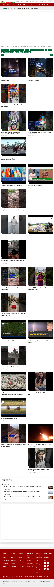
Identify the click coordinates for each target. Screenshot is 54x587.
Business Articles (39, 557)
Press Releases (5, 563)
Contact (46, 1)
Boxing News (13, 566)
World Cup (13, 563)
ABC (17, 49)
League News (13, 560)
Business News (38, 555)
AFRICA (34, 4)
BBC (2, 49)
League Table (13, 561)
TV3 (43, 49)
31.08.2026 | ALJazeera (32, 344)
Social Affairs (5, 561)
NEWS (4, 4)
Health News (5, 566)
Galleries (36, 8)
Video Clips (46, 560)
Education (4, 558)
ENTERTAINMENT (46, 4)
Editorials (29, 561)
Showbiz (45, 555)
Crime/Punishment (6, 560)
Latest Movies (46, 557)
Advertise (37, 1)
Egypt (20, 558)
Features (28, 558)
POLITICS (19, 4)
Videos (27, 1)
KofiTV (2, 52)
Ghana (41, 1)
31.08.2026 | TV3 (30, 237)
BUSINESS (14, 4)
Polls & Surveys (30, 566)
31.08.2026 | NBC (4, 263)
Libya (20, 560)
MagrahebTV (7, 52)
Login (50, 1)
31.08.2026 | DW (3, 447)
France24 (27, 49)
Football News (13, 558)
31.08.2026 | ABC (4, 342)
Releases (19, 8)
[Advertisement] (26, 577)
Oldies (14, 8)
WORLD (39, 4)
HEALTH (30, 4)
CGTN (11, 49)
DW (8, 49)
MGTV (12, 52)
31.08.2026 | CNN (4, 211)
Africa (20, 555)
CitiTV (36, 49)
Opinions (29, 555)
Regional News (5, 565)
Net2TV (39, 49)
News (31, 8)
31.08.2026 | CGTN (4, 82)
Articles (28, 557)
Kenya (20, 563)
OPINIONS (25, 4)
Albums (23, 8)
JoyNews (32, 49)
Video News (46, 558)
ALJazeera (22, 49)
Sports (12, 555)
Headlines (4, 557)
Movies (32, 1)
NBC (14, 49)
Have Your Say (29, 565)
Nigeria (20, 557)
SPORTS (9, 4)
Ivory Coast (21, 565)
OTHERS (16, 52)
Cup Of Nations (14, 565)
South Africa (21, 566)
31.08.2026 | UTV (31, 187)
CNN (5, 49)
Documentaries (27, 52)
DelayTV (49, 49)
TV (24, 1)
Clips (11, 8)
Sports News (13, 557)
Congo (20, 561)
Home (17, 1)
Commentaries (30, 563)
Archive (4, 8)
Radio (21, 1)
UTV (46, 49)
